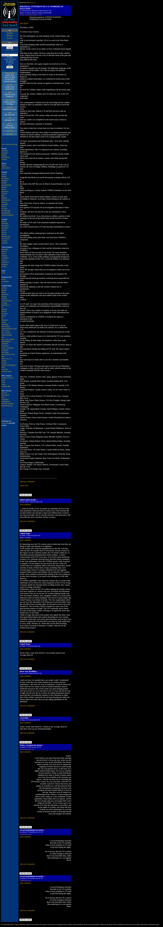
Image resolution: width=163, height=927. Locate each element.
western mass (7, 371)
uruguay (5, 264)
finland (4, 187)
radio (3, 382)
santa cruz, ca (7, 359)
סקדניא (9, 107)
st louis (4, 363)
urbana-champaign (9, 365)
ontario (4, 230)
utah (3, 367)
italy (3, 196)
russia (4, 206)
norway (4, 202)
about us (32, 2)
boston (4, 296)
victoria (4, 241)
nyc (3, 337)
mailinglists (6, 401)
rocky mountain (7, 348)
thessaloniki (6, 213)
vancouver (5, 239)
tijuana (4, 266)
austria (4, 174)
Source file (24, 486)
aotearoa (5, 153)
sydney (4, 159)
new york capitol (8, 339)
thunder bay (6, 236)
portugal (5, 204)
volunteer (5, 399)
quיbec (4, 234)
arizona (4, 288)
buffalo (4, 299)
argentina (5, 249)
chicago (4, 303)
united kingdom (7, 215)
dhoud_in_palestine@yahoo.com (30, 15)
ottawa (4, 232)
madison (5, 320)
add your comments (27, 482)
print (3, 380)
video (4, 384)
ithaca (4, 316)
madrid (4, 198)
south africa (6, 168)
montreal (5, 228)
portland (5, 344)
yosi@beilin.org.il (25, 834)
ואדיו (9, 123)
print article (24, 23)
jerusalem (5, 281)
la (2, 318)
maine (4, 322)
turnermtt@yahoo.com (27, 749)
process (4, 393)
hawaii (4, 311)
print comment (25, 505)
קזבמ (9, 92)
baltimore (5, 294)
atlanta (4, 290)
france (4, 189)
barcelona (5, 179)
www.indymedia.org (9, 144)
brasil (4, 254)
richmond (5, 346)
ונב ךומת (10, 134)
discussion (5, 395)
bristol (4, 183)
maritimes (5, 226)
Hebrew (9, 35)
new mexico (6, 333)
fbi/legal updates (8, 404)
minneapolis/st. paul (9, 329)
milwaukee (6, 326)
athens (4, 176)
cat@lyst (5, 423)
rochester (5, 350)
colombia (5, 258)
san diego (5, 352)
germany (5, 191)
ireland (4, 194)
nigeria (4, 166)
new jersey (6, 331)
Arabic (10, 38)
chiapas (4, 256)
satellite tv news (7, 378)
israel (3, 279)
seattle (4, 361)
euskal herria (6, 185)
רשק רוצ (10, 131)
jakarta (4, 155)
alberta (4, 221)
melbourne (6, 157)
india (3, 273)
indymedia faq (7, 406)
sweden (4, 209)
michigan (5, 324)
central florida (7, 301)
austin (4, 292)
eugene (4, 309)
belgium (5, 181)
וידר (9, 118)
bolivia (4, 251)
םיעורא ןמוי (9, 100)
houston (5, 314)
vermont (5, 369)
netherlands (6, 200)
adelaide (5, 151)
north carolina (7, 335)
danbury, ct (6, 305)
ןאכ (9, 113)
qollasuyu (5, 262)
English (9, 33)
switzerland (6, 211)
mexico (4, 260)
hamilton (5, 224)
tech (3, 397)
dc (2, 307)
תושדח (9, 85)
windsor (5, 243)
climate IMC (6, 386)
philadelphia (6, 341)
